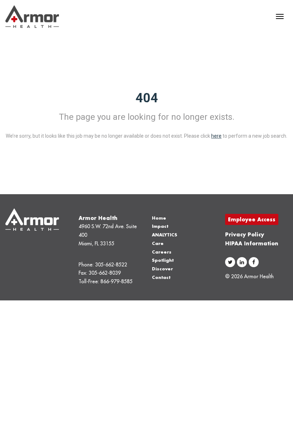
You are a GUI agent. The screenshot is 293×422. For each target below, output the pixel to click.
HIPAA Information (251, 243)
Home (159, 218)
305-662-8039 (105, 273)
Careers (162, 252)
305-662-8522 (111, 264)
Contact (161, 277)
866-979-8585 (116, 281)
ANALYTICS (164, 234)
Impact (160, 226)
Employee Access (251, 219)
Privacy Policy (244, 234)
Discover (162, 268)
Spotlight (163, 260)
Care (158, 243)
